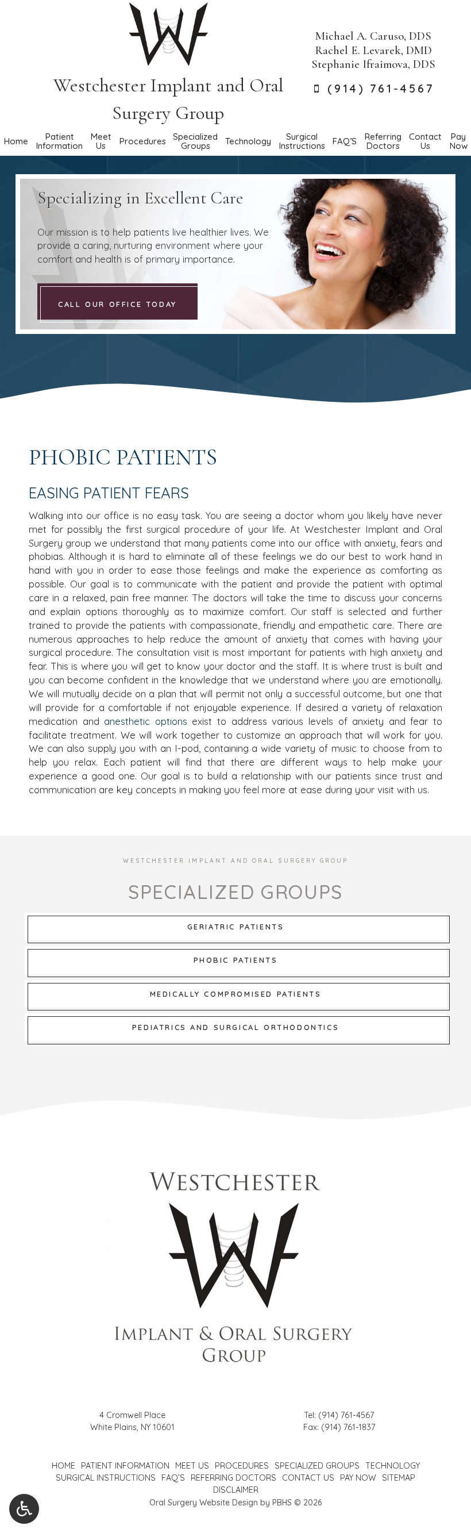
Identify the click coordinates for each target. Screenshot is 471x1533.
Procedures (142, 141)
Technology (248, 141)
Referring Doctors (233, 1478)
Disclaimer (235, 1490)
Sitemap (398, 1478)
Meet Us (192, 1466)
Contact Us (308, 1478)
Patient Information (125, 1466)
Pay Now (358, 1478)
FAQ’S (344, 141)
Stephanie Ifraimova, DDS (373, 64)
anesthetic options (145, 721)
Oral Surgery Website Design (203, 1502)
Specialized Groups (317, 1466)
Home (15, 141)
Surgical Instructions (106, 1478)
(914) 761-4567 (346, 1415)
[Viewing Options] (24, 1508)
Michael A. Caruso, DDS (373, 36)
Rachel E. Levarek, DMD (373, 50)
